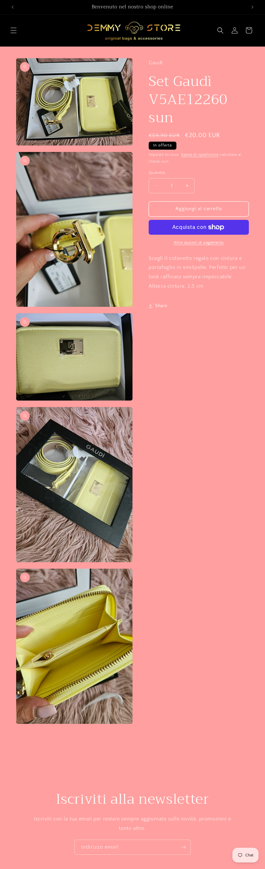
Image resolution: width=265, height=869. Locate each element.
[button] (13, 30)
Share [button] (161, 305)
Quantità (157, 172)
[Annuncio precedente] (12, 7)
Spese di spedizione (199, 155)
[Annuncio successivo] (252, 7)
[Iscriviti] (183, 847)
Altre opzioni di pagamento (199, 243)
